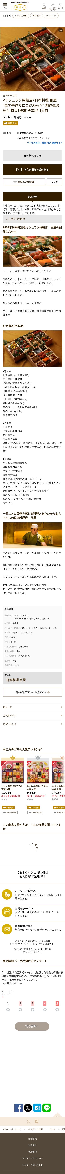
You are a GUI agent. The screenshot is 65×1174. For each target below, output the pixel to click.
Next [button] (59, 58)
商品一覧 (7, 707)
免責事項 (32, 1152)
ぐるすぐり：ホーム (12, 1129)
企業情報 (32, 1138)
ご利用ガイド (9, 715)
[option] (32, 59)
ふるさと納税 (21, 15)
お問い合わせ (9, 724)
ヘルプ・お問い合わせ (32, 1165)
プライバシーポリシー (32, 1158)
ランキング (51, 15)
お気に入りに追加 (26, 182)
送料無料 (36, 15)
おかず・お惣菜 (35, 1129)
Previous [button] (6, 58)
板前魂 (4, 799)
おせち (52, 1129)
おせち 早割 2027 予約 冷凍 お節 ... (11, 788)
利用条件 (32, 1145)
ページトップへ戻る (57, 1114)
